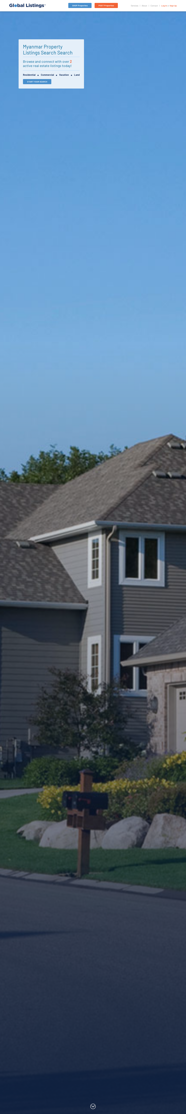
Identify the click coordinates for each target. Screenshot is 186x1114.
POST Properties (106, 5)
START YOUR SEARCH (37, 81)
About (144, 5)
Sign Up (173, 5)
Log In (164, 5)
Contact (154, 5)
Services (134, 5)
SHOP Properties (80, 5)
